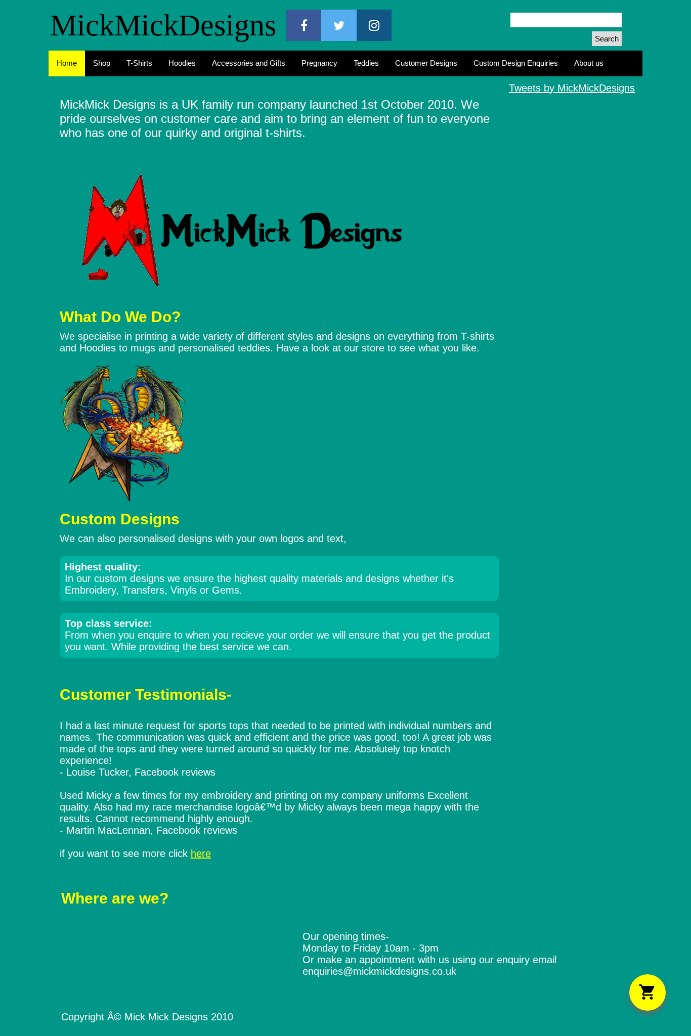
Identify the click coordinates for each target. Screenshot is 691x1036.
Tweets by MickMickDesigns (572, 88)
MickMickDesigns (163, 25)
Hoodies (182, 63)
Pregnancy (319, 63)
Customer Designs (426, 63)
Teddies (366, 63)
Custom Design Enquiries (515, 63)
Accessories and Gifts (248, 63)
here (201, 853)
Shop (101, 63)
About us (588, 63)
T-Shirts (139, 63)
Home (67, 63)
